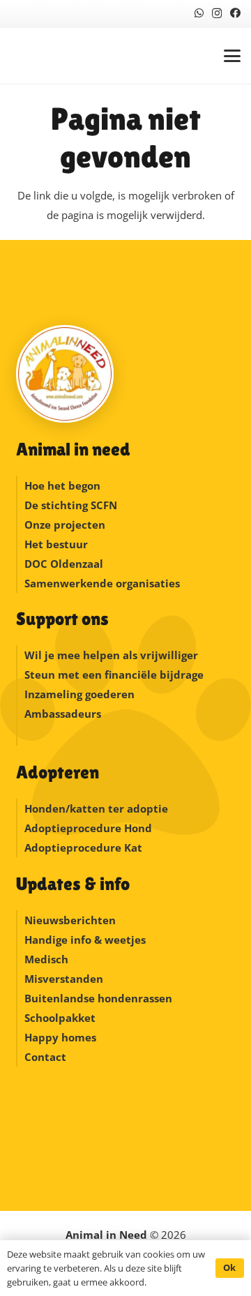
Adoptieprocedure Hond (88, 828)
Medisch (46, 959)
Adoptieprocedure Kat (83, 847)
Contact (45, 1057)
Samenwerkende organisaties (102, 583)
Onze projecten (64, 525)
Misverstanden (63, 979)
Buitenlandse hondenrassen (98, 998)
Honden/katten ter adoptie (96, 808)
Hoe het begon (62, 485)
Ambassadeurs (62, 714)
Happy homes (60, 1037)
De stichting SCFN (70, 505)
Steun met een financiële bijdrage (114, 674)
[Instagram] (217, 14)
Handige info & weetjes (85, 940)
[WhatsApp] (199, 13)
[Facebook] (235, 13)
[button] (232, 55)
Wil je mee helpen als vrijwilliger (111, 655)
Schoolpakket (60, 1018)
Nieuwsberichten (70, 920)
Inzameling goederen (80, 694)
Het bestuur (56, 544)
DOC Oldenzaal (63, 564)
